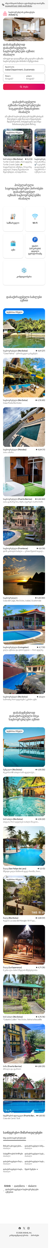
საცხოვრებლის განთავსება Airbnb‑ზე (21, 13)
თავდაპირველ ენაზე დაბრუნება (18, 6)
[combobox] (24, 69)
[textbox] (13, 78)
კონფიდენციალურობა (18, 1235)
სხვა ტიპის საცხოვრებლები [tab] (14, 1138)
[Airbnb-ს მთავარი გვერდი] (5, 13)
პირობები (35, 1235)
